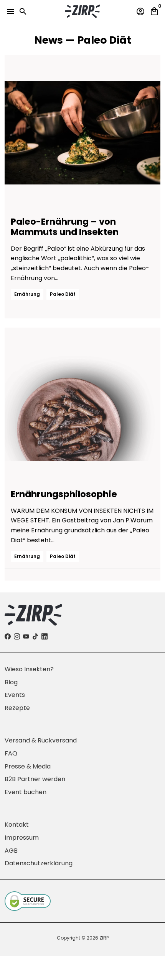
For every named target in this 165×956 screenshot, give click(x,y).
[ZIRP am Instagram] (17, 636)
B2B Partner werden (35, 779)
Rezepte (17, 707)
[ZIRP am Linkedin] (44, 636)
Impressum (22, 837)
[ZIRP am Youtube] (26, 636)
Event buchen (25, 792)
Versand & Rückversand (41, 740)
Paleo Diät (63, 294)
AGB (11, 850)
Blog (11, 682)
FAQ (11, 753)
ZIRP (104, 938)
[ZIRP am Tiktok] (35, 636)
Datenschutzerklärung (39, 863)
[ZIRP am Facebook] (8, 636)
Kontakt (17, 824)
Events (15, 694)
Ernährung (27, 294)
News (48, 40)
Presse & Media (28, 766)
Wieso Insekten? (29, 669)
